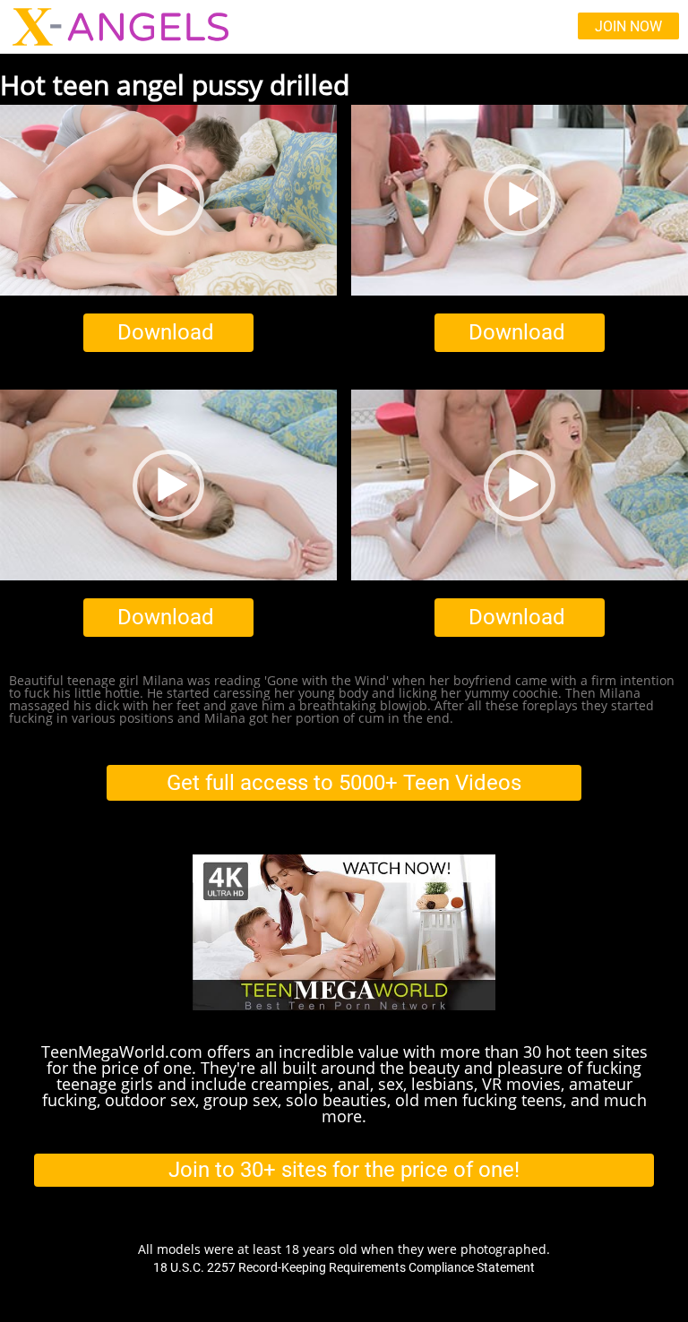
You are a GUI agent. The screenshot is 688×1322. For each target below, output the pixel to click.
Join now (628, 26)
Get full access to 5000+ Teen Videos (344, 782)
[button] (168, 200)
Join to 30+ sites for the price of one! (344, 1169)
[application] (168, 200)
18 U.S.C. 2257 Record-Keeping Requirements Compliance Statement (344, 1267)
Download (165, 332)
